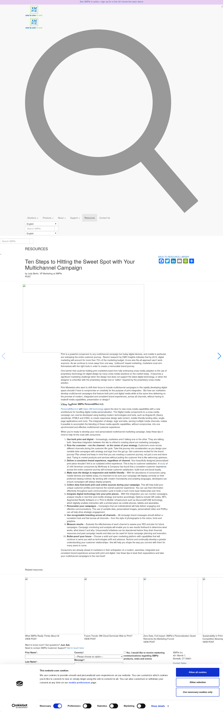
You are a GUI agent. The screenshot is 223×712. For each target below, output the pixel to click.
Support (74, 217)
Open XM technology (93, 408)
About (61, 217)
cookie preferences (79, 682)
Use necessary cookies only (197, 692)
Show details (158, 706)
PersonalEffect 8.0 (70, 408)
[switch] (87, 706)
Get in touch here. (75, 647)
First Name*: (31, 652)
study (163, 463)
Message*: (79, 659)
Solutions (32, 217)
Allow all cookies (198, 672)
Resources (89, 217)
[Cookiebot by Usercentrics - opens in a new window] (19, 706)
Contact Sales (179, 663)
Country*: (79, 652)
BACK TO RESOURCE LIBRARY (173, 256)
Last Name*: (31, 661)
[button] (41, 224)
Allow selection (198, 682)
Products (47, 217)
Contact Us (104, 217)
